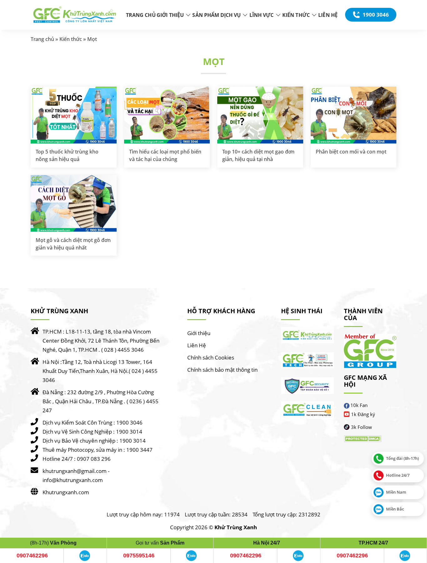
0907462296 (32, 555)
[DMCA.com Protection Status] (362, 438)
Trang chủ (42, 39)
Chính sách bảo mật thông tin (222, 369)
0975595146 (138, 555)
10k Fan (359, 405)
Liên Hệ (196, 345)
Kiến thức (70, 39)
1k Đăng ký (363, 414)
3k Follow (361, 427)
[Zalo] (84, 555)
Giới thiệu (198, 333)
